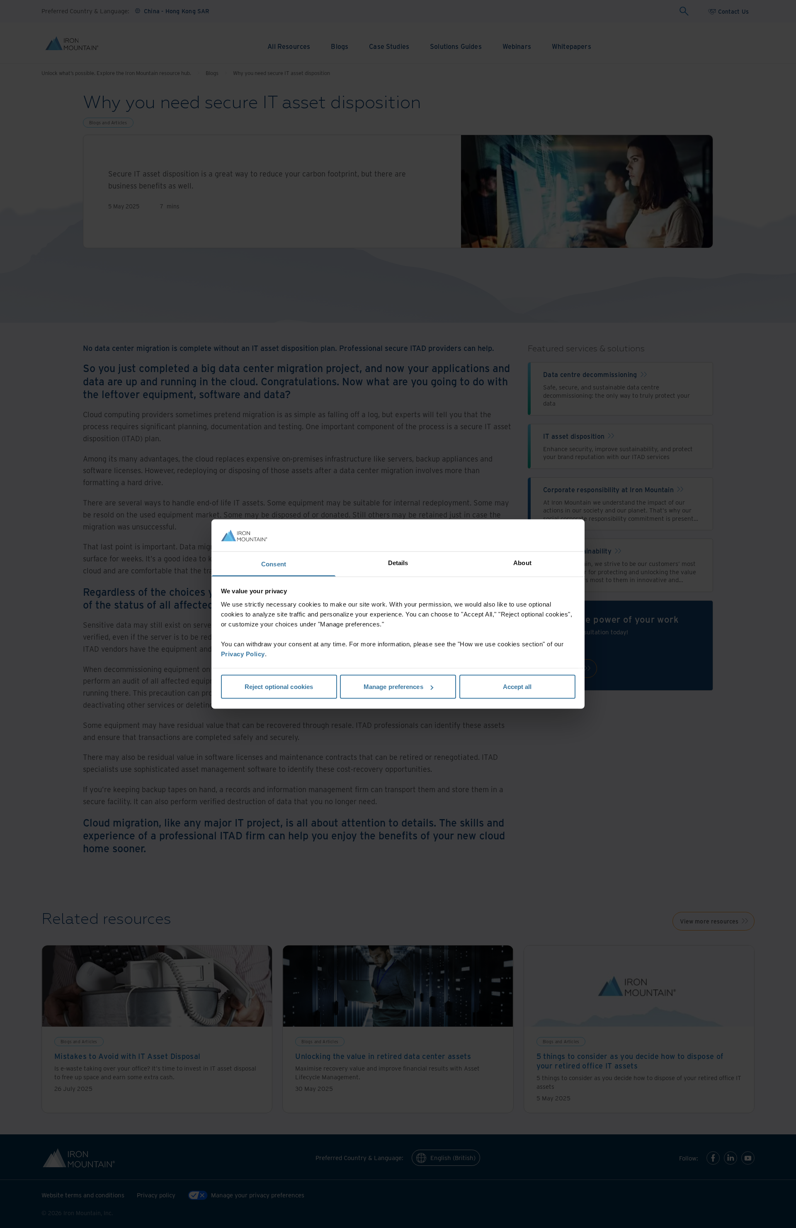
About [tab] (522, 562)
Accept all (517, 686)
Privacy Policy (243, 653)
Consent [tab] (273, 563)
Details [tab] (398, 562)
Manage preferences (393, 686)
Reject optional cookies (279, 686)
